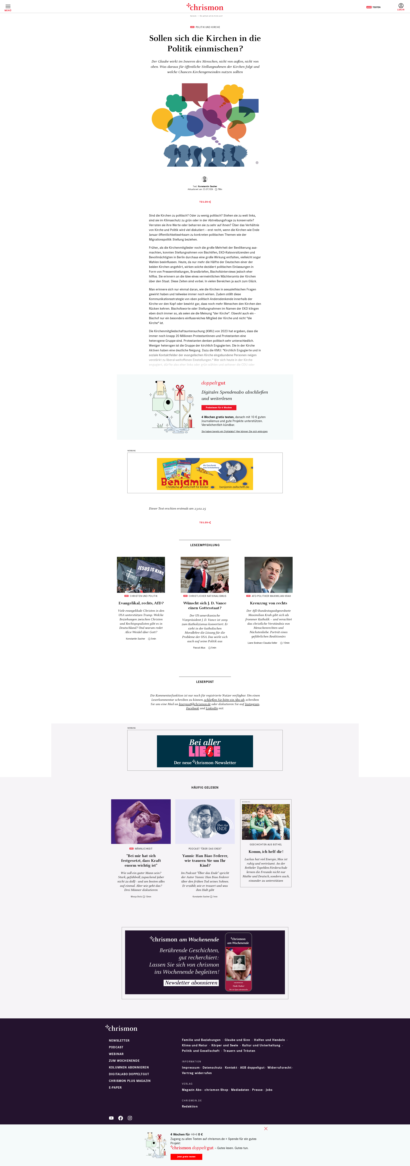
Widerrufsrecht (279, 1068)
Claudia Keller (270, 642)
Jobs (269, 1090)
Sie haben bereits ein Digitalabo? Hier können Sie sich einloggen (234, 431)
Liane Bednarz (255, 642)
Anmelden (401, 7)
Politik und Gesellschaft (201, 1051)
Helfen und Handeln (269, 1040)
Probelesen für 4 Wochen (219, 407)
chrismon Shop (216, 1090)
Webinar (116, 1054)
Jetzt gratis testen (186, 1156)
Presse (257, 1090)
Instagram (252, 704)
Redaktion (190, 1106)
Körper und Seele (224, 1045)
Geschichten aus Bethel (266, 844)
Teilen (203, 201)
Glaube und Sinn (237, 1040)
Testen (373, 7)
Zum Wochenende (124, 1061)
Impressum (191, 1068)
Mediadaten (240, 1090)
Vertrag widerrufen (197, 1073)
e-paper (115, 1088)
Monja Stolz (136, 896)
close (265, 1128)
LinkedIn (212, 708)
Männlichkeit (144, 848)
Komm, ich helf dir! (266, 851)
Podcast (116, 1047)
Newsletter (119, 1041)
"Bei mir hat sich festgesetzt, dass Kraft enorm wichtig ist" (141, 860)
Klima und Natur (195, 1045)
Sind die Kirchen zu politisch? (169, 215)
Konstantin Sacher (207, 186)
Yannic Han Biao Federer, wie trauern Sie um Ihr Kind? (205, 860)
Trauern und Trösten (239, 1051)
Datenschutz (212, 1068)
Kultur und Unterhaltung (261, 1045)
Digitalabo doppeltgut (129, 1074)
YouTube (111, 1118)
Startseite (193, 16)
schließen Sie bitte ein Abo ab (224, 700)
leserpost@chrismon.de (195, 704)
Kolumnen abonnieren (129, 1067)
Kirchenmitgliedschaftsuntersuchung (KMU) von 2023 (191, 331)
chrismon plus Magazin (130, 1081)
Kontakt (231, 1068)
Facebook (192, 708)
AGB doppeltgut (252, 1068)
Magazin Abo (192, 1090)
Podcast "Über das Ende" (205, 848)
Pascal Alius (199, 647)
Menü (7, 10)
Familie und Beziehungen (201, 1040)
